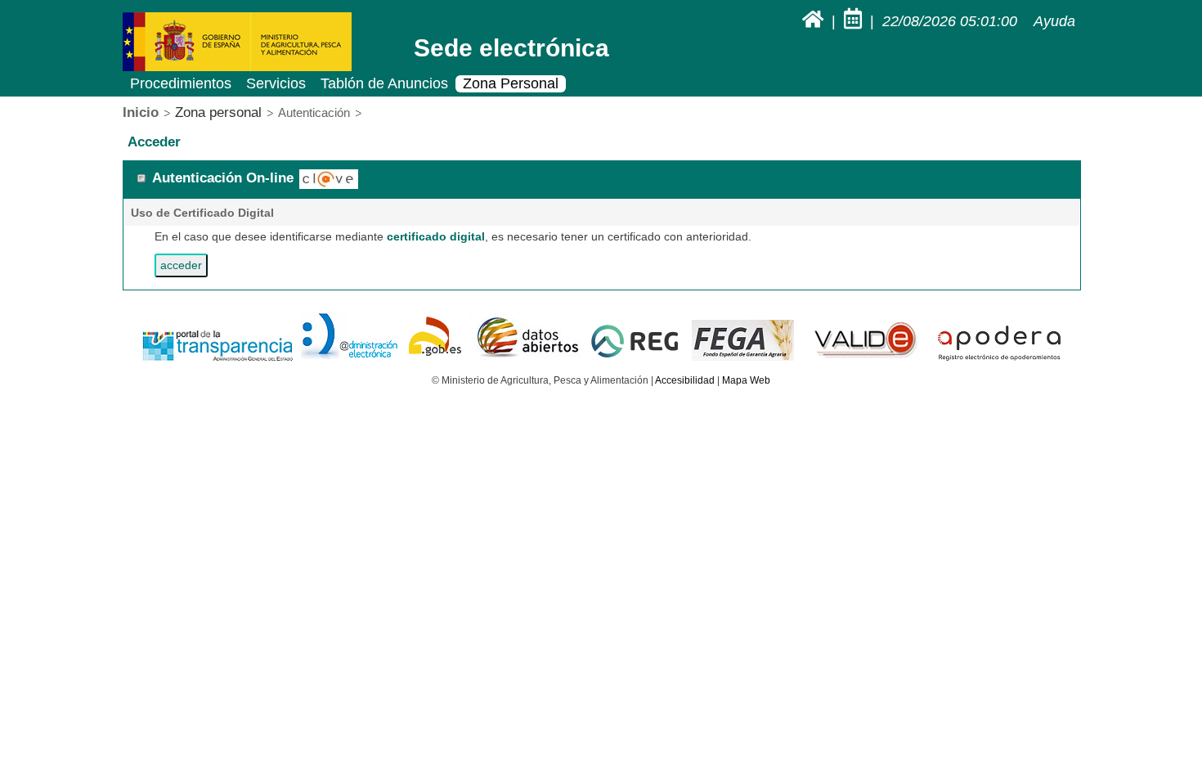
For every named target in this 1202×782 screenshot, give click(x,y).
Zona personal (218, 112)
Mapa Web (746, 380)
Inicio (141, 112)
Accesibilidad (685, 380)
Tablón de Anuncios (384, 83)
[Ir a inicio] (814, 21)
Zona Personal (510, 83)
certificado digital (436, 236)
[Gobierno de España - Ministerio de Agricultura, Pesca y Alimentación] (237, 68)
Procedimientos (180, 83)
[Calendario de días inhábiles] (855, 21)
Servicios (276, 83)
